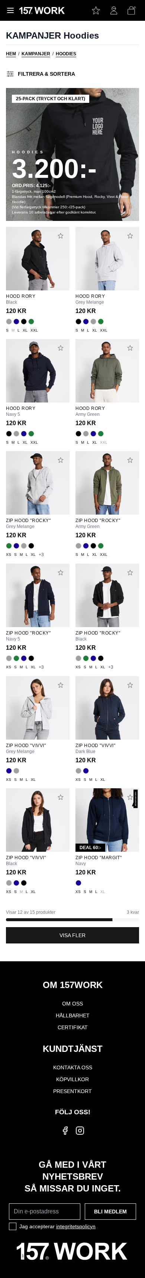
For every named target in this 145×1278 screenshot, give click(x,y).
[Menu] (10, 10)
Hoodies (66, 53)
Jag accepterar (57, 1226)
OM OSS (72, 1004)
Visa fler (72, 935)
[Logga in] (113, 10)
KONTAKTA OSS (72, 1067)
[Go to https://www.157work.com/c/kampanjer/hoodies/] (72, 154)
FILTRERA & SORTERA (46, 74)
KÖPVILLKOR (72, 1079)
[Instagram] (79, 1130)
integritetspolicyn (76, 1226)
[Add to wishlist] (61, 236)
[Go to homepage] (42, 10)
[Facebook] (65, 1130)
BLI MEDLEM (110, 1212)
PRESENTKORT (72, 1091)
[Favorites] (95, 10)
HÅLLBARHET (73, 1015)
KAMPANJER (36, 53)
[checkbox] (12, 1226)
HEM (11, 53)
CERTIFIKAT (73, 1027)
